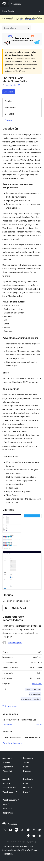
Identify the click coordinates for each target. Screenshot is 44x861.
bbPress (7, 808)
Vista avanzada (9, 706)
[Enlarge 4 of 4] (38, 554)
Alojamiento (7, 766)
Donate (27, 787)
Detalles (8, 101)
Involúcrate (28, 779)
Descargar (8, 92)
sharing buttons (35, 694)
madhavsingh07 (13, 85)
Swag (27, 792)
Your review (7, 724)
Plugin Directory (8, 11)
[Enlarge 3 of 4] (17, 538)
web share (37, 699)
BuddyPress (9, 813)
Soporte (8, 120)
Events (26, 783)
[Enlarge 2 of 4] (38, 517)
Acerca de (7, 758)
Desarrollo (9, 114)
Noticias (6, 762)
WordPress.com (10, 800)
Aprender (6, 779)
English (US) (37, 683)
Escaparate (28, 758)
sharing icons (26, 699)
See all (39, 724)
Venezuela (12, 824)
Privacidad (7, 771)
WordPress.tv (9, 792)
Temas (26, 762)
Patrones (27, 771)
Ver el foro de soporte (12, 743)
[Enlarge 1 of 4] (17, 517)
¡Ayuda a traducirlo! (27, 20)
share (28, 689)
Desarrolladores (9, 787)
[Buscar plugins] (28, 27)
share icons (36, 689)
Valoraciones (10, 107)
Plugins (26, 766)
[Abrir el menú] (40, 3)
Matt (5, 804)
